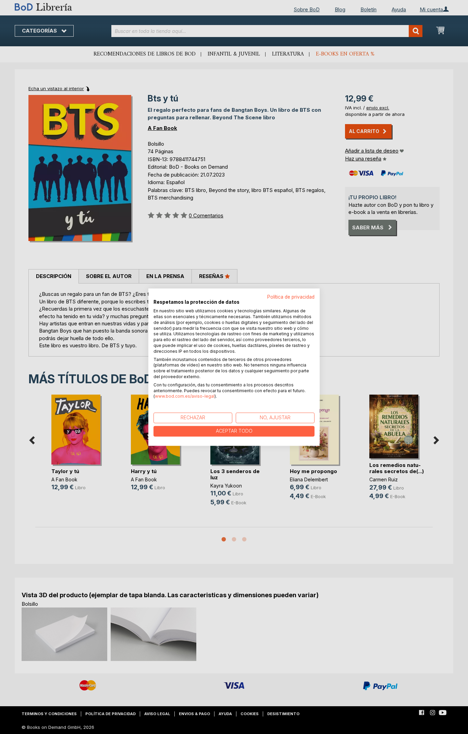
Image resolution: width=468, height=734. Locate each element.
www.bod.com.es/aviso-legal (184, 396)
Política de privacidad (291, 297)
